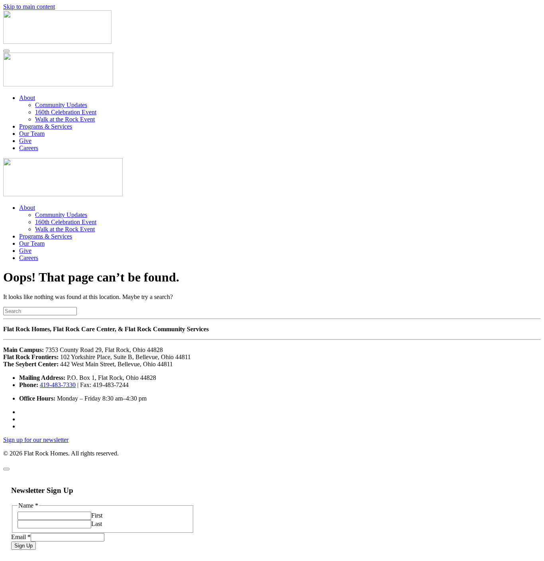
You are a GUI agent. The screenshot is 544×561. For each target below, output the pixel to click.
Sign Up (23, 546)
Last (96, 523)
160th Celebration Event (65, 112)
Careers (28, 148)
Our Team (32, 133)
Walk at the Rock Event (65, 119)
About (27, 97)
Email (21, 537)
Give (25, 140)
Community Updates (61, 105)
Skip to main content (29, 6)
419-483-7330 (58, 384)
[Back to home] (57, 41)
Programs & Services (45, 126)
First (96, 515)
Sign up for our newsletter (35, 439)
